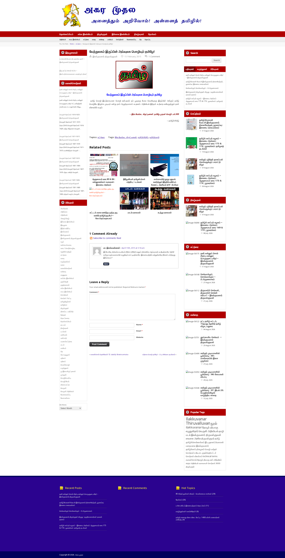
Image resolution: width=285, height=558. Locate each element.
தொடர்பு (147, 39)
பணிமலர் (64, 335)
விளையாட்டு (65, 384)
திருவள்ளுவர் (207, 438)
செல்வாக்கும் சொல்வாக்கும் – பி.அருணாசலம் (202, 88)
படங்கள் (63, 331)
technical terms (210, 456)
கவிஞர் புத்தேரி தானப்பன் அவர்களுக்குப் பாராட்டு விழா (211, 162)
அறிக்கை (64, 211)
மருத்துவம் (64, 368)
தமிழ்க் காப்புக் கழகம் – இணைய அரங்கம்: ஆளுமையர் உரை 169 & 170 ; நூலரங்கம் (212, 226)
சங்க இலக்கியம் (85, 34)
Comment (94, 292)
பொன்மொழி (65, 365)
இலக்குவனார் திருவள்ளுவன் (105, 56)
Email (139, 331)
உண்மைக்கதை (66, 245)
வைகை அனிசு (193, 438)
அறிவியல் (62, 39)
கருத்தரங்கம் (65, 261)
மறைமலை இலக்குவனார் (197, 445)
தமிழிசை (64, 305)
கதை (94, 39)
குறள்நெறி (64, 281)
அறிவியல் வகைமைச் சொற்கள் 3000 (205, 463)
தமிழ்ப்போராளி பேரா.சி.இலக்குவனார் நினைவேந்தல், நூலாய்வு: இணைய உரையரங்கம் (204, 82)
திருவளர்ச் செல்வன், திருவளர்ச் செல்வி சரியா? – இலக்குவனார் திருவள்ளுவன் (211, 294)
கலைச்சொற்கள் (66, 268)
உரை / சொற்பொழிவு (68, 248)
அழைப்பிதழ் (65, 218)
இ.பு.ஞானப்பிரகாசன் (214, 442)
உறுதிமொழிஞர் (66, 251)
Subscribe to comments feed (107, 238)
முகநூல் (63, 374)
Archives (63, 405)
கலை (62, 265)
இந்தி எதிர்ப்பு (65, 228)
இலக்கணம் (65, 231)
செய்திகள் (120, 39)
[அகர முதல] (130, 26)
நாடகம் (63, 325)
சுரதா (188, 463)
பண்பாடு (64, 338)
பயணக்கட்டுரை (66, 341)
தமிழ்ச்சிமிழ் (143, 137)
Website (139, 337)
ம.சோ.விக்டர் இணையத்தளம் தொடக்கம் (190, 505)
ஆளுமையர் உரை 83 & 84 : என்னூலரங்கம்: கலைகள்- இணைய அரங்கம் (103, 182)
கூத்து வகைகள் (165, 212)
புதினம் (63, 358)
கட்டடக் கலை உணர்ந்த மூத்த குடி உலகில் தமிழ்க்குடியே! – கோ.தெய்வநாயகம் (104, 215)
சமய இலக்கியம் (74, 39)
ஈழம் (62, 241)
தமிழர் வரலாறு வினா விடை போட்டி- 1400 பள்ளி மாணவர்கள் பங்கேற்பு (198, 518)
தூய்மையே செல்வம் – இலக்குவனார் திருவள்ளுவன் (211, 339)
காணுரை (64, 275)
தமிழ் (217, 438)
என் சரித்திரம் (216, 459)
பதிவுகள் (190, 69)
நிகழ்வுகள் (139, 34)
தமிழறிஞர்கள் (66, 301)
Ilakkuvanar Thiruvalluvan (198, 421)
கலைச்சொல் (191, 459)
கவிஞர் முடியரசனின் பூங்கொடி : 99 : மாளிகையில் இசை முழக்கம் (210, 357)
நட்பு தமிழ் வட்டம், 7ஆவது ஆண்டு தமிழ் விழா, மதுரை (211, 323)
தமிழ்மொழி (154, 137)
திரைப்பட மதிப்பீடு (67, 311)
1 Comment (154, 56)
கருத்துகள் (202, 69)
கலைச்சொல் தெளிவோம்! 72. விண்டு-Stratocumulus (109, 354)
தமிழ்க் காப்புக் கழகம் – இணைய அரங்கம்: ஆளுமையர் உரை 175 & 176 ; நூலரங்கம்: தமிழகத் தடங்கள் (204, 101)
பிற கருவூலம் (65, 354)
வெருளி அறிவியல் (67, 391)
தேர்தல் (63, 315)
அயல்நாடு (64, 208)
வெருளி (63, 388)
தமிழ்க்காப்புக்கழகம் (195, 449)
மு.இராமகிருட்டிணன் (68, 371)
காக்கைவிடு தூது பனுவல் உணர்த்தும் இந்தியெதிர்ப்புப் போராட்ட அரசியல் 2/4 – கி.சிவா (164, 182)
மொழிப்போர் (65, 381)
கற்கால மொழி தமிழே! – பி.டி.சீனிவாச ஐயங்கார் (158, 354)
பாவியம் (110, 39)
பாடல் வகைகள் (134, 212)
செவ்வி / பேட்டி (66, 298)
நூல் (214, 423)
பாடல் (62, 344)
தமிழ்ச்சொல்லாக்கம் (195, 442)
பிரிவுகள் (214, 69)
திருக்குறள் (102, 34)
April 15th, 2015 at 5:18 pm (133, 248)
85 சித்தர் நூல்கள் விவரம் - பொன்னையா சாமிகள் (194, 494)
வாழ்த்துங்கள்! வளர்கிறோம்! (186, 511)
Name (139, 324)
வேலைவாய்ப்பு (131, 39)
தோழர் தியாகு (203, 459)
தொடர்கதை (65, 318)
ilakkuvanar (194, 427)
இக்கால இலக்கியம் (121, 34)
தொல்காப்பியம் (66, 34)
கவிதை (101, 39)
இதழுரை (64, 225)
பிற (140, 39)
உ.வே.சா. (198, 452)
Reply (106, 264)
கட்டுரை (86, 39)
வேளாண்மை (65, 398)
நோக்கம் (152, 34)
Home (72, 44)
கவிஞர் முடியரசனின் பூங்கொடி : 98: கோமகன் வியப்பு (212, 374)
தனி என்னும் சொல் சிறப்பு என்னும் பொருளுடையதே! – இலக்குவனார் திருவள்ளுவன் (71, 93)
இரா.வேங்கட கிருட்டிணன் (126, 137)
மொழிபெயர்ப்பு (66, 378)
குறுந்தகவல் (65, 285)
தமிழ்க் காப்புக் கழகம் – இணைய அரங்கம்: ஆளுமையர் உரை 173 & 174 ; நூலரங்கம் (210, 179)
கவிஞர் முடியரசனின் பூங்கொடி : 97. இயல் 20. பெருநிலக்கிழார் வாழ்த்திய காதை (212, 391)
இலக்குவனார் (65, 235)
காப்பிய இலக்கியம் (67, 278)
